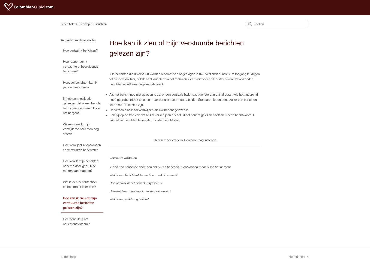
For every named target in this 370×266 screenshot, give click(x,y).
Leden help (67, 24)
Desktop (84, 24)
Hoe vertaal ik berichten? (80, 50)
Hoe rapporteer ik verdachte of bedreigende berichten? (80, 66)
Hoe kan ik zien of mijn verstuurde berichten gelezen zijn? (80, 203)
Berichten (101, 24)
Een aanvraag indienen (200, 140)
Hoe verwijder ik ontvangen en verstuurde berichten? (82, 147)
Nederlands (297, 257)
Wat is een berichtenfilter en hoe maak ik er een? (80, 184)
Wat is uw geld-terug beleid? (129, 199)
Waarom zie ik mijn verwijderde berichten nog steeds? (81, 129)
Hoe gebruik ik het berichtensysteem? (76, 221)
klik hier (130, 79)
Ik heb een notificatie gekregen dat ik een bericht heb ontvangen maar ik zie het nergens (82, 106)
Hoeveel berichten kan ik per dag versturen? (80, 85)
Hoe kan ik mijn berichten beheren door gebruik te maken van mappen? (80, 165)
